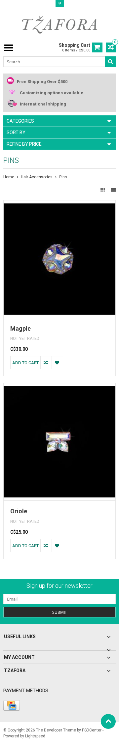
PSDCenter (91, 730)
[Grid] (103, 190)
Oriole (18, 511)
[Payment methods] (11, 705)
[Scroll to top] (108, 721)
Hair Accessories (37, 177)
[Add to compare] (46, 362)
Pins (63, 177)
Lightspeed (35, 736)
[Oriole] (59, 386)
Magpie (20, 328)
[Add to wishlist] (57, 362)
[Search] (110, 61)
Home (8, 177)
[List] (113, 190)
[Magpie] (59, 203)
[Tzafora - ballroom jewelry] (59, 24)
